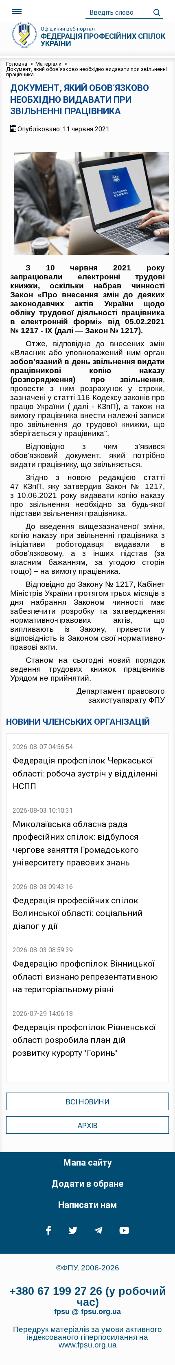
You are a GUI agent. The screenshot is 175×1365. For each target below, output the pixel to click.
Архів (88, 1125)
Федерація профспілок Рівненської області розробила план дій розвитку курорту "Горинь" (84, 1040)
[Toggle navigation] (17, 11)
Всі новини (87, 1101)
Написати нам (87, 1205)
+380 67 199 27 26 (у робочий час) (87, 1296)
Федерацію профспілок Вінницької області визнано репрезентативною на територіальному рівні (85, 976)
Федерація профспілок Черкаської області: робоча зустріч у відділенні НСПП (85, 773)
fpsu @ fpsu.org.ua (87, 1311)
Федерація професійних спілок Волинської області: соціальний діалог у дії (78, 913)
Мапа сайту (87, 1162)
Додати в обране (87, 1184)
